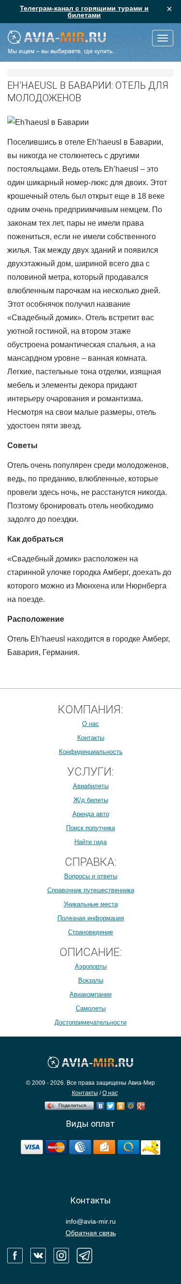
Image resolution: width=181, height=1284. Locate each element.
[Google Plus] (141, 1103)
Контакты (90, 737)
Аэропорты (91, 966)
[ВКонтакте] (101, 1103)
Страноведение (90, 932)
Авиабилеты (91, 786)
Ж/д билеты (90, 800)
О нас (90, 723)
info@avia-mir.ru (91, 1221)
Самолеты (91, 1008)
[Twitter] (111, 1103)
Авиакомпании (90, 994)
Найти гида (90, 842)
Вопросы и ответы (90, 876)
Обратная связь (91, 1233)
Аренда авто (90, 814)
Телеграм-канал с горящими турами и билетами (84, 11)
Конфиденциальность (91, 751)
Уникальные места (91, 904)
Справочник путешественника (90, 890)
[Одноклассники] (121, 1103)
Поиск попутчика (90, 828)
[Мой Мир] (131, 1103)
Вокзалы (90, 980)
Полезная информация (90, 918)
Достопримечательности (90, 1022)
